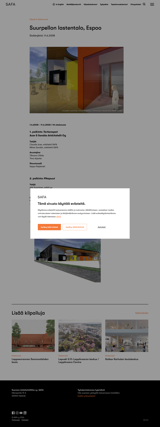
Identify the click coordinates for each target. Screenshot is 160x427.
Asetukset (102, 227)
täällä (58, 217)
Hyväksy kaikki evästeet (49, 227)
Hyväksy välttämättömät (75, 227)
